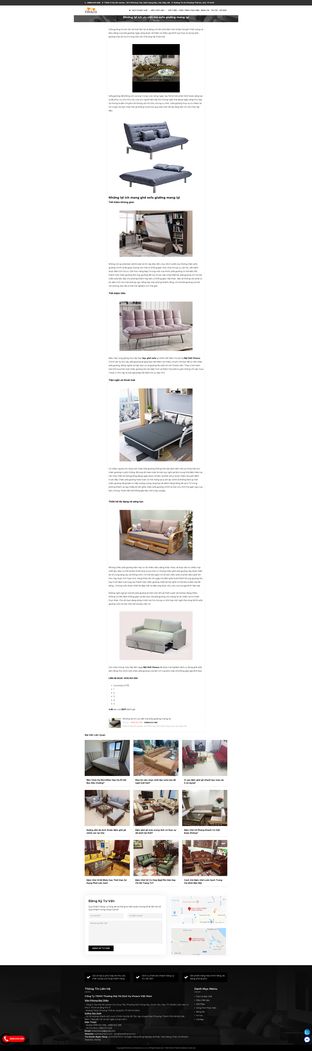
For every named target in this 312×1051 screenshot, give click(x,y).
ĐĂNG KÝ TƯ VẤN (101, 948)
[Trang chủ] (129, 10)
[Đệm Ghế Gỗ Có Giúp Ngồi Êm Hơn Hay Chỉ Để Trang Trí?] (156, 858)
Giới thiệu (172, 10)
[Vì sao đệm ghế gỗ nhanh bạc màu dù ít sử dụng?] (204, 758)
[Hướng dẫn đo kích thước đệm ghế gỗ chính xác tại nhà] (107, 808)
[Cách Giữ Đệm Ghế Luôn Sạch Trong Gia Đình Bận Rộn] (204, 858)
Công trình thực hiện (189, 10)
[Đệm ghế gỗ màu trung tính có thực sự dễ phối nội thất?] (156, 808)
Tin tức (214, 10)
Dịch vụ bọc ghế (140, 10)
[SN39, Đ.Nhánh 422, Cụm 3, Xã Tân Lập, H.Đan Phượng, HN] (198, 942)
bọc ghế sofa (149, 358)
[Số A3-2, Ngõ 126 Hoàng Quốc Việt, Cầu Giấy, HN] (198, 910)
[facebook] (307, 1039)
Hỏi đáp (223, 10)
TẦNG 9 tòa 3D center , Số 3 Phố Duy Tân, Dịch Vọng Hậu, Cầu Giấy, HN (137, 3)
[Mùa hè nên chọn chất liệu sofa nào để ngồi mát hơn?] (156, 758)
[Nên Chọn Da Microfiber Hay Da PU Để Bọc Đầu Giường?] (107, 758)
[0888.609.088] (307, 1032)
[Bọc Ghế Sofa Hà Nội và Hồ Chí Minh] (91, 10)
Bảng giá (205, 10)
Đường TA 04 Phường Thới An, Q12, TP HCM (194, 3)
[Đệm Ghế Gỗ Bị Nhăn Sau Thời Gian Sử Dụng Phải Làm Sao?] (107, 858)
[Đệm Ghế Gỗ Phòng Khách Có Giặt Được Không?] (204, 808)
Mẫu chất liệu (158, 10)
